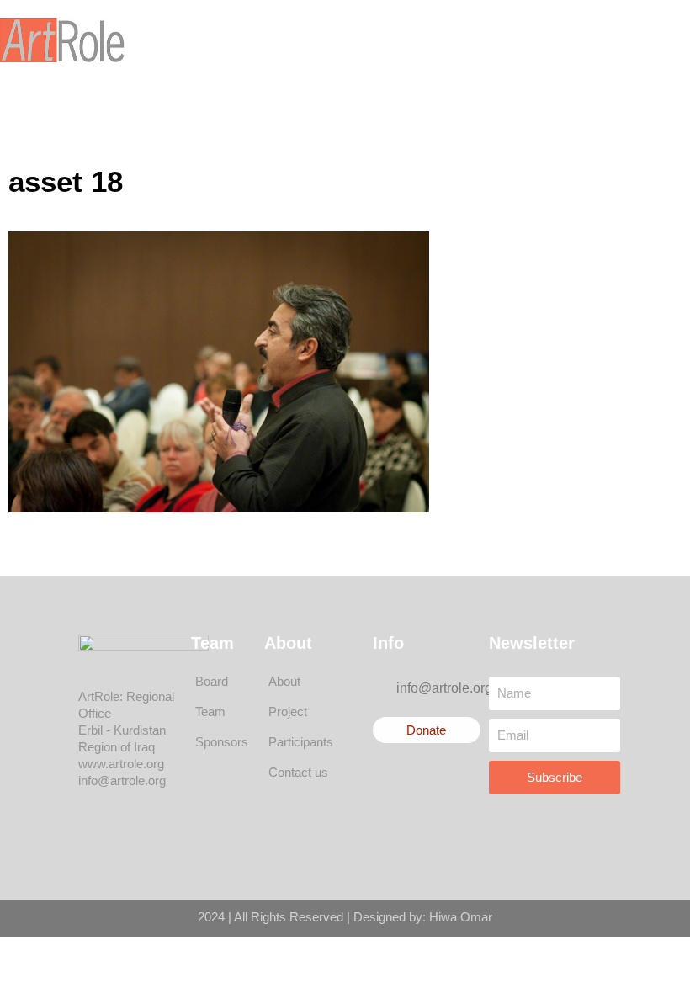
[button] (362, 40)
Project (287, 711)
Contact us (298, 772)
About (284, 681)
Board (211, 681)
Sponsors (221, 742)
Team (210, 711)
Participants (300, 742)
